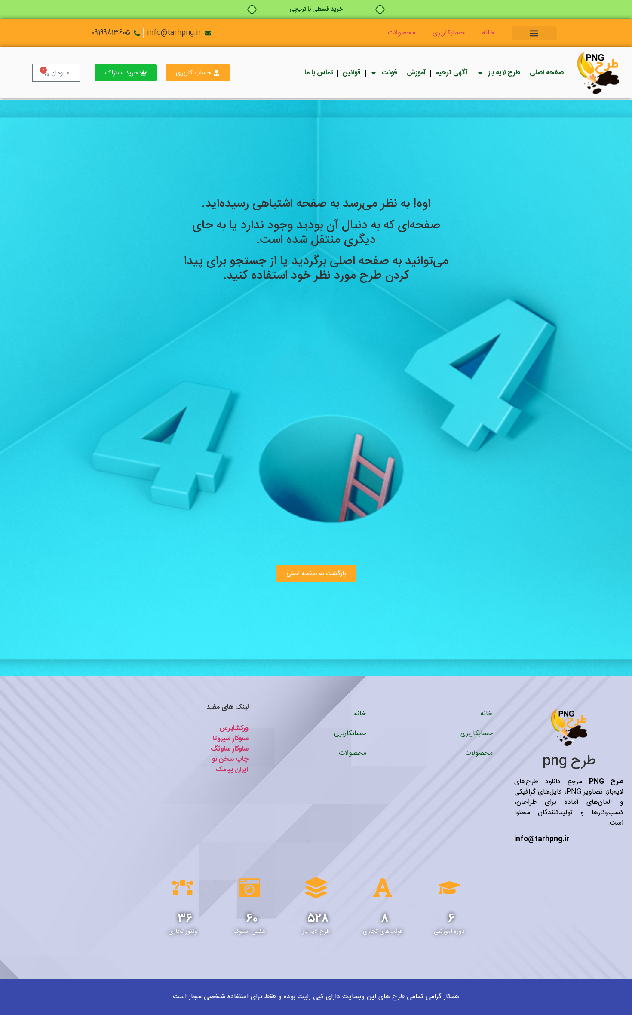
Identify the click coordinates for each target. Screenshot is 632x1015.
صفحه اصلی (547, 73)
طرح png (569, 761)
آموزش (416, 73)
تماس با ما (318, 73)
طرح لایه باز (504, 73)
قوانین (352, 73)
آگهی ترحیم (451, 73)
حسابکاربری (449, 33)
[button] (534, 33)
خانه (488, 33)
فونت (389, 73)
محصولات (401, 33)
